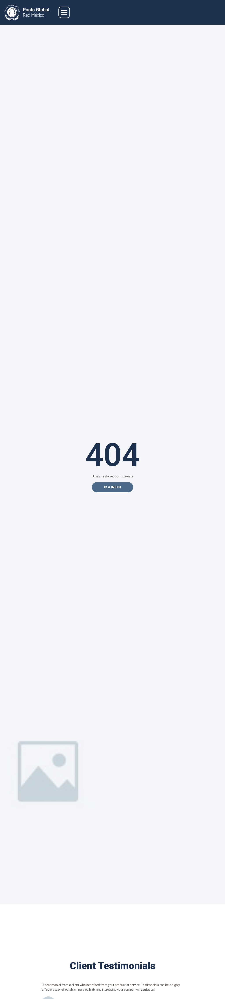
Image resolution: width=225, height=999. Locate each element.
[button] (64, 12)
